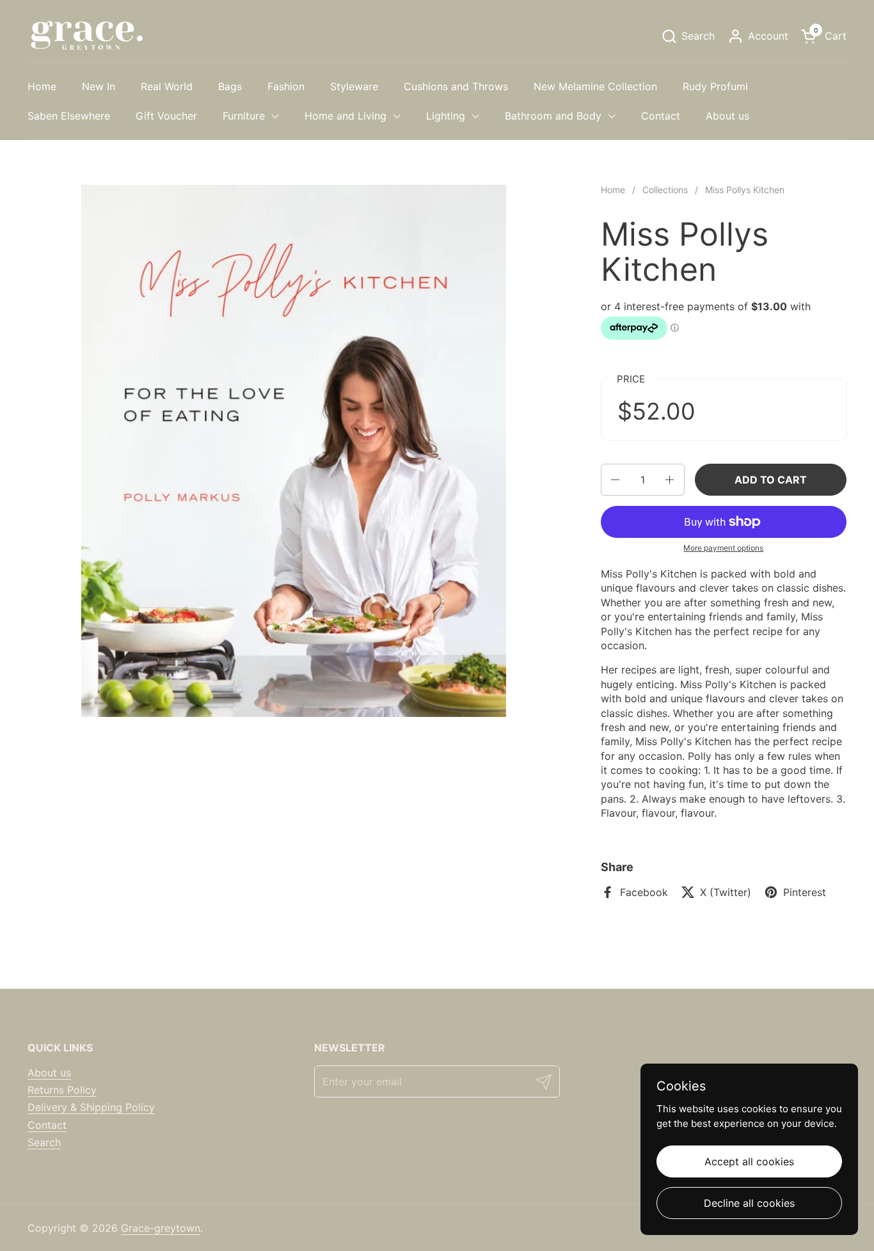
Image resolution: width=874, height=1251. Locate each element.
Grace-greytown (160, 1228)
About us (49, 1072)
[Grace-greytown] (86, 35)
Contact (47, 1125)
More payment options (723, 548)
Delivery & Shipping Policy (91, 1107)
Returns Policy (62, 1089)
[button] (688, 36)
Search (44, 1142)
